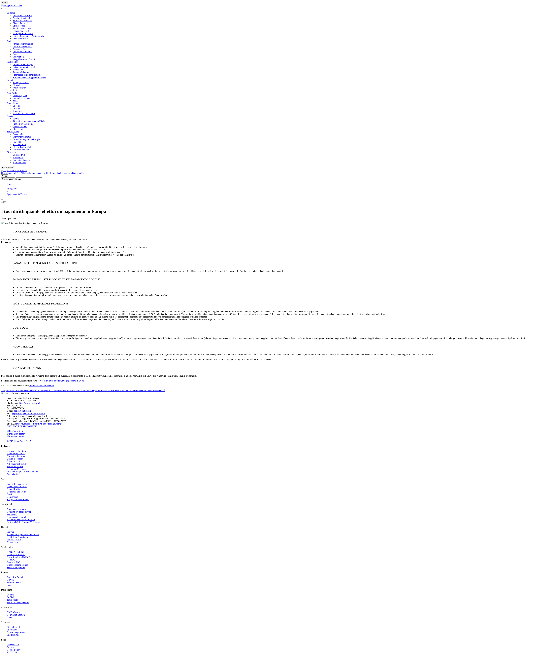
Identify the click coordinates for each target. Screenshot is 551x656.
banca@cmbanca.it (22, 411)
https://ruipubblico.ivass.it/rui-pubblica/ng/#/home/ (39, 424)
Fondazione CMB (21, 31)
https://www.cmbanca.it (29, 403)
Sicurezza (11, 152)
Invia (4, 3)
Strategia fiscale (14, 474)
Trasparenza (6, 390)
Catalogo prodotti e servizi (24, 67)
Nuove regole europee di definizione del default (106, 390)
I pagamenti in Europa (17, 194)
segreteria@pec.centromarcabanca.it (28, 413)
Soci (9, 41)
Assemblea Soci (20, 49)
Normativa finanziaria (22, 20)
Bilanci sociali (19, 26)
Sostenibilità (12, 62)
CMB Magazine (20, 95)
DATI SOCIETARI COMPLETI (22, 426)
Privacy (10, 647)
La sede (16, 106)
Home (9, 184)
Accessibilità (159, 390)
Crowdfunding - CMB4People (21, 557)
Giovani (16, 85)
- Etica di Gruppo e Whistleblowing (29, 36)
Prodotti (10, 80)
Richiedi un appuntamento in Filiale (29, 121)
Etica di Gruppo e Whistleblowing (22, 471)
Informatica (18, 157)
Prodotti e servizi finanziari (41, 385)
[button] (275, 8)
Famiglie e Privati (21, 82)
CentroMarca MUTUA (11, 173)
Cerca (4, 176)
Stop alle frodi (19, 155)
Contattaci (56, 173)
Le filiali (16, 108)
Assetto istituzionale (22, 18)
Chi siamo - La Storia (22, 15)
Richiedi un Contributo (23, 124)
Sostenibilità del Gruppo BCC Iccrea (29, 77)
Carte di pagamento (21, 160)
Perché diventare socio (23, 44)
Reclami (75, 390)
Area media (12, 93)
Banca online (19, 134)
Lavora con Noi (20, 126)
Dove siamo (12, 103)
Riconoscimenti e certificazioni (26, 75)
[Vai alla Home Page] (14, 170)
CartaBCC (17, 142)
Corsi (15, 54)
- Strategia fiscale (20, 38)
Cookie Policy (13, 650)
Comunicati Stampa (21, 98)
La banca (11, 13)
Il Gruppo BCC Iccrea (23, 33)
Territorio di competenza (24, 113)
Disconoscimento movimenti (141, 390)
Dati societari (13, 644)
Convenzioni (18, 57)
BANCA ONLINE (15, 552)
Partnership (18, 69)
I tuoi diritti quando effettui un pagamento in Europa (62, 380)
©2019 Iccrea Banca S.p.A (19, 441)
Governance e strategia (23, 64)
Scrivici (16, 118)
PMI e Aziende (19, 87)
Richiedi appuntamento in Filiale (37, 173)
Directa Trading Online (23, 147)
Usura (82, 390)
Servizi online (13, 131)
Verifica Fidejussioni (16, 567)
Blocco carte (18, 129)
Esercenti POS (19, 144)
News (15, 100)
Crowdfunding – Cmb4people (26, 139)
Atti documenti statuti (22, 28)
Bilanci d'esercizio (21, 23)
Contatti (10, 116)
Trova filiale (18, 111)
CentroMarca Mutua (22, 137)
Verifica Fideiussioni (22, 149)
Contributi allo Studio (22, 51)
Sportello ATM (19, 162)
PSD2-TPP (12, 189)
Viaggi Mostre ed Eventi (24, 59)
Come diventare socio (22, 46)
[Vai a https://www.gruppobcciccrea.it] (11, 5)
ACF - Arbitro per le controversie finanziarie (52, 390)
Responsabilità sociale (23, 72)
